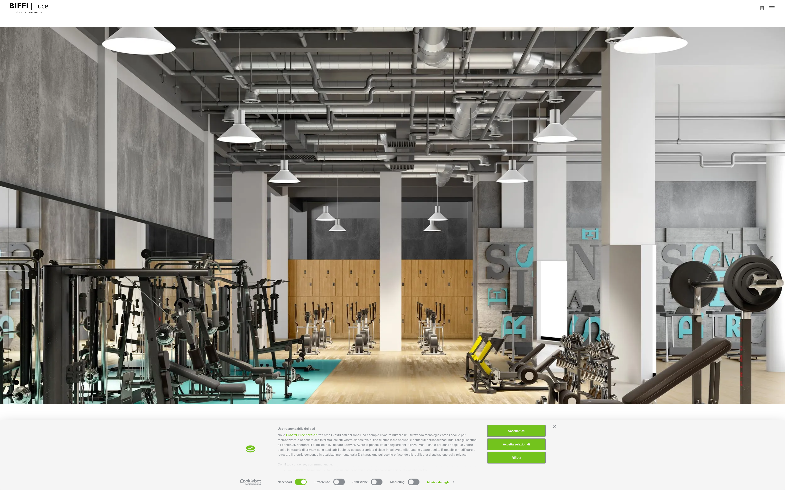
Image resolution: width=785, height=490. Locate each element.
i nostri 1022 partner (301, 435)
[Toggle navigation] (772, 8)
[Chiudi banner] (554, 426)
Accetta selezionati (516, 444)
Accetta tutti (516, 431)
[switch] (339, 482)
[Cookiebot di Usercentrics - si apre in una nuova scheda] (250, 482)
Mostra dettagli (438, 482)
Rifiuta (516, 457)
